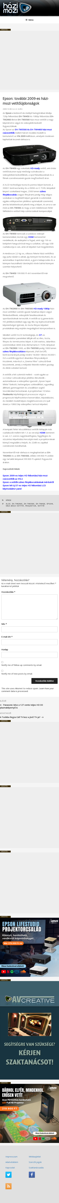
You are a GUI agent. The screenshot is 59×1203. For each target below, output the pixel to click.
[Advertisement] (29, 60)
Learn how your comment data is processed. (27, 689)
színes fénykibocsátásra (14, 351)
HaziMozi (8, 2)
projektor (30, 506)
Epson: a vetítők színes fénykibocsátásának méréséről (28, 482)
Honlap (4, 649)
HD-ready (35, 168)
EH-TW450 (40, 504)
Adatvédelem (11, 1162)
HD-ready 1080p (41, 308)
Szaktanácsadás (36, 1167)
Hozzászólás (8, 592)
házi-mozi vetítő (15, 506)
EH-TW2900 (17, 504)
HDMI (31, 237)
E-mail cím (6, 636)
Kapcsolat (10, 1167)
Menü (30, 20)
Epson (50, 504)
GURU (20, 109)
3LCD (8, 504)
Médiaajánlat (35, 1156)
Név (4, 624)
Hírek (9, 500)
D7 (40, 335)
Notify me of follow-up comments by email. (21, 665)
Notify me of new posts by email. (17, 673)
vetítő (41, 506)
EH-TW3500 (29, 504)
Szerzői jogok (35, 1162)
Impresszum (11, 1156)
